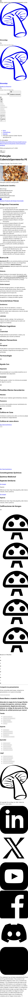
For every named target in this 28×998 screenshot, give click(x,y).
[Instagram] (14, 974)
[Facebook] (14, 918)
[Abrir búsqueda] (1, 102)
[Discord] (14, 946)
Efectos (11, 142)
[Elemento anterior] (0, 426)
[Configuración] (8, 94)
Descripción (6, 142)
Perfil (1, 142)
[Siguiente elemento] (1, 426)
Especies (5, 134)
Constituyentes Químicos (14, 143)
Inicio (4, 130)
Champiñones (6, 132)
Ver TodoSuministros (6, 424)
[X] (14, 861)
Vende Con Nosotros (5, 86)
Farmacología (17, 142)
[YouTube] (14, 890)
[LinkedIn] (14, 833)
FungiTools (3, 119)
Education (3, 115)
